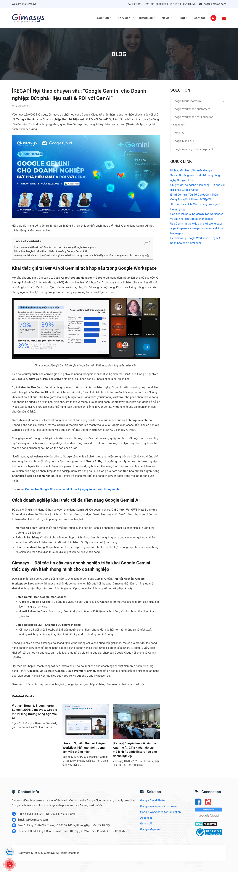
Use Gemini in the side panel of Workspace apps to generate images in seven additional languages (197, 228)
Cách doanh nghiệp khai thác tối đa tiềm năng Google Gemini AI (50, 251)
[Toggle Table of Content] (145, 242)
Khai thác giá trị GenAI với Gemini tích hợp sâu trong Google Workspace (55, 247)
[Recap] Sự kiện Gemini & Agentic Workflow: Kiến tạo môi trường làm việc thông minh (85, 748)
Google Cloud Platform (187, 101)
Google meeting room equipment (193, 149)
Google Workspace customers (191, 109)
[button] (213, 18)
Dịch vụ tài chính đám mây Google (191, 170)
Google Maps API (183, 141)
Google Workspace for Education (193, 117)
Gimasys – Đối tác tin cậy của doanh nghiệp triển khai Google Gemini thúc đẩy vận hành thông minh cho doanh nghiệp (81, 255)
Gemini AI (178, 133)
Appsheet (178, 125)
